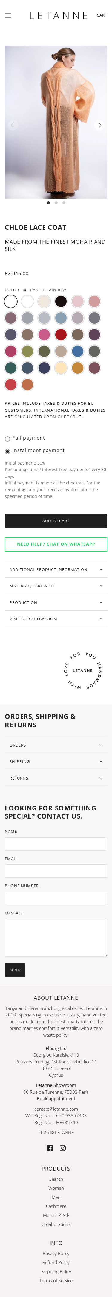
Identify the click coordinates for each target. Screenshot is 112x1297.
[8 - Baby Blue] (61, 318)
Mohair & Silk (56, 1215)
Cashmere (56, 1206)
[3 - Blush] (78, 301)
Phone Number (22, 885)
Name (11, 831)
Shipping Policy (56, 1271)
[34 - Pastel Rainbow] (11, 301)
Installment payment (39, 450)
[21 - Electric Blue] (78, 351)
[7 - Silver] (44, 318)
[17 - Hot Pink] (11, 351)
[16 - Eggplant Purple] (94, 335)
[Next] (99, 125)
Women (56, 1188)
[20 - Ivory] (61, 351)
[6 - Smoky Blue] (27, 318)
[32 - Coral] (11, 385)
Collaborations (56, 1224)
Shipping (20, 761)
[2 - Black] (61, 301)
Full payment (29, 438)
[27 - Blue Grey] (27, 368)
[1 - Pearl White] (44, 301)
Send (15, 969)
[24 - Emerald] (11, 368)
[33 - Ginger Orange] (27, 385)
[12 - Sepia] (27, 335)
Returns (19, 778)
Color (12, 289)
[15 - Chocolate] (78, 335)
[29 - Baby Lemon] (61, 368)
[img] (49, 1148)
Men (56, 1197)
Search (56, 1179)
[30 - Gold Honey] (78, 368)
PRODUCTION (23, 602)
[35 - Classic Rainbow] (27, 301)
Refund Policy (56, 1262)
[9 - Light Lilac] (78, 318)
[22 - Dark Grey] (94, 351)
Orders (18, 745)
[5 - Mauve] (11, 318)
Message (14, 913)
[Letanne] (58, 15)
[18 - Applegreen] (27, 351)
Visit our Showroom (33, 618)
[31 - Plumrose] (94, 368)
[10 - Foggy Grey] (94, 318)
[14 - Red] (61, 335)
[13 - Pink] (44, 335)
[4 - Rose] (94, 301)
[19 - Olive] (44, 351)
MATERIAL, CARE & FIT (32, 585)
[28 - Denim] (44, 368)
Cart (102, 15)
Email (11, 858)
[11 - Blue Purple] (11, 335)
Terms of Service (56, 1280)
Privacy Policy (56, 1253)
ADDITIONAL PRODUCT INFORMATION (49, 569)
